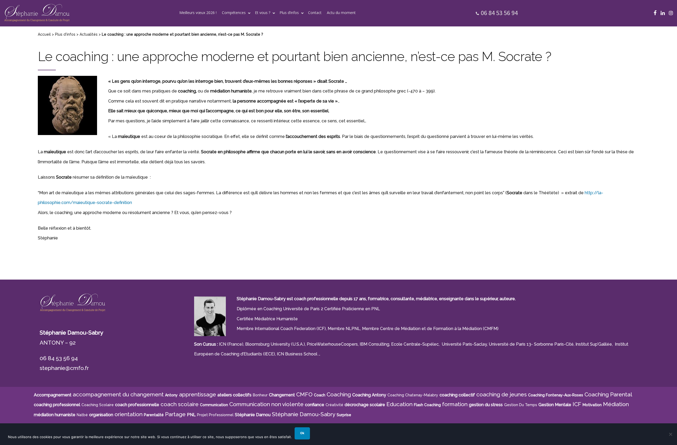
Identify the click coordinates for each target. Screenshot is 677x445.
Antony (171, 395)
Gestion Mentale (554, 404)
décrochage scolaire (365, 404)
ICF (577, 404)
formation (455, 404)
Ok (302, 433)
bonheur (260, 395)
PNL (191, 414)
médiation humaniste (54, 414)
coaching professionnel (57, 404)
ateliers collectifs (234, 394)
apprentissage (197, 394)
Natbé (82, 415)
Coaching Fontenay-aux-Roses (555, 395)
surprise (344, 415)
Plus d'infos (65, 34)
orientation (129, 414)
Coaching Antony (369, 394)
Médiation (616, 404)
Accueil (44, 34)
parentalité (154, 415)
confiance (314, 404)
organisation (101, 414)
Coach (319, 395)
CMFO (304, 394)
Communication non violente (266, 404)
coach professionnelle (137, 404)
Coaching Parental (608, 394)
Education (399, 404)
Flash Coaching (427, 405)
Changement (282, 394)
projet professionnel (215, 415)
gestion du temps (520, 405)
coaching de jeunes (501, 394)
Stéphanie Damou (253, 414)
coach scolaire (180, 404)
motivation (592, 405)
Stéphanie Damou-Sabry (303, 414)
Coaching (339, 394)
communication (214, 405)
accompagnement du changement (118, 394)
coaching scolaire (97, 405)
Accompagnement (52, 394)
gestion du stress (486, 404)
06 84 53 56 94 (499, 13)
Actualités (89, 34)
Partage (175, 414)
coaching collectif (457, 394)
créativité (334, 405)
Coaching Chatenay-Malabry (412, 395)
